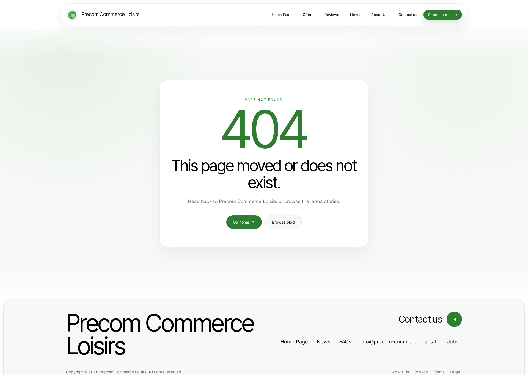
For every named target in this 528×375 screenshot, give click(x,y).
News (324, 342)
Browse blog (283, 222)
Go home (241, 222)
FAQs (345, 342)
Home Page (294, 342)
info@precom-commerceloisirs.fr (399, 342)
